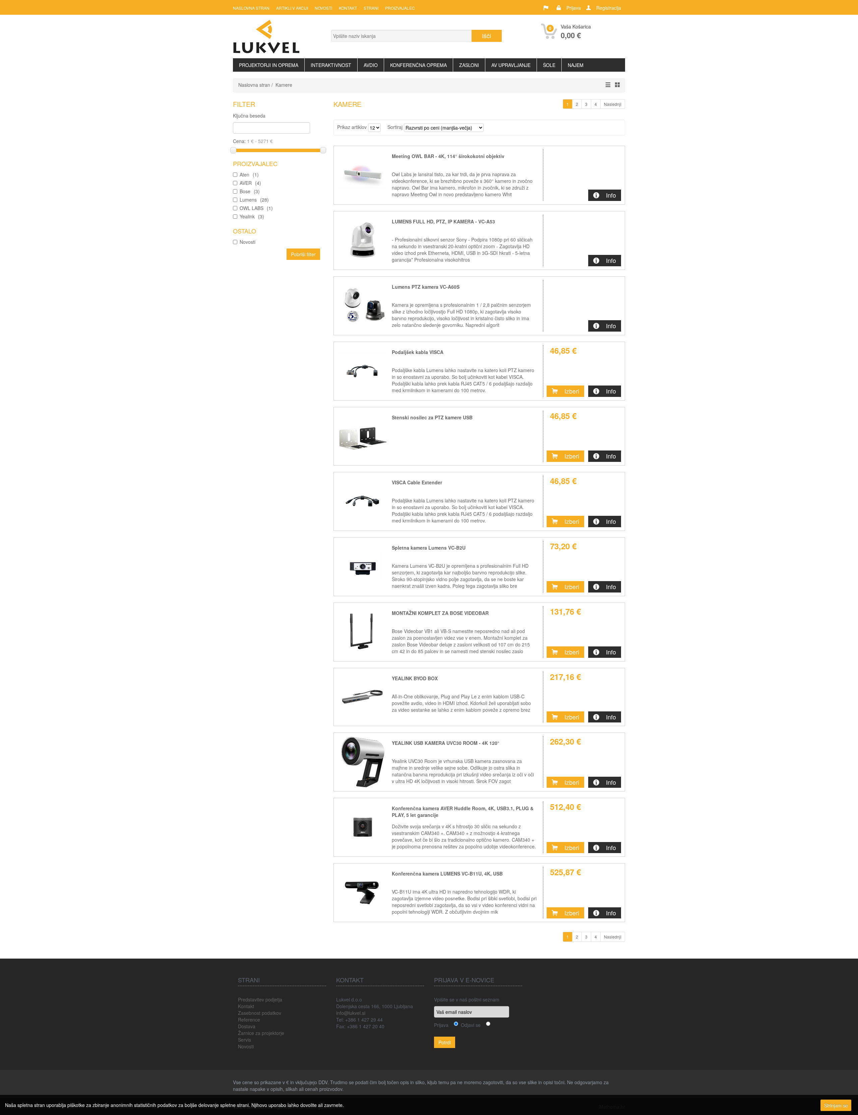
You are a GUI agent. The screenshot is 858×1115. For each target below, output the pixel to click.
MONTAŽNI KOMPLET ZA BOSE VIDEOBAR (440, 613)
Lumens (254, 199)
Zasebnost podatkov (259, 1012)
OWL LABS (256, 208)
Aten (249, 174)
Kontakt (348, 8)
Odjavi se (469, 1025)
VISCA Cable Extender (417, 482)
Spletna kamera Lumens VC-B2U (429, 547)
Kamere (283, 84)
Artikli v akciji (292, 8)
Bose (250, 191)
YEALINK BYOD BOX (415, 678)
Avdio (371, 65)
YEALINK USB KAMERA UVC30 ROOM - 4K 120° (445, 743)
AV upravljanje (511, 65)
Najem (576, 65)
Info (611, 195)
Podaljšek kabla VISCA (417, 352)
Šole (549, 65)
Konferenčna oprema (418, 65)
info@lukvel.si (350, 1012)
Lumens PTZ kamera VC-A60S (425, 286)
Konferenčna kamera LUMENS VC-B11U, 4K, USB (447, 873)
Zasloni (469, 65)
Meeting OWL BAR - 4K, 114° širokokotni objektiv (448, 156)
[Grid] (616, 84)
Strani (371, 8)
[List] (606, 84)
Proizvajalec (400, 8)
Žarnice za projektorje (261, 1033)
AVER (250, 183)
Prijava (573, 7)
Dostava (246, 1026)
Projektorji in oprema (268, 65)
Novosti (323, 8)
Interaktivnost (331, 65)
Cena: (240, 141)
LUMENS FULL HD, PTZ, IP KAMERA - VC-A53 (443, 221)
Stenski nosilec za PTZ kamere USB (432, 417)
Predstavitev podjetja (260, 999)
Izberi (571, 391)
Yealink (252, 216)
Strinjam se (836, 1105)
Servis (244, 1039)
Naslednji (612, 104)
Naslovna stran (251, 8)
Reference (249, 1019)
